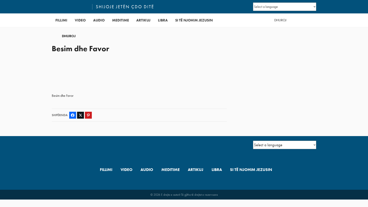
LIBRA (163, 20)
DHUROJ (280, 20)
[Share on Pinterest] (88, 115)
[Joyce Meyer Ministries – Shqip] (70, 6)
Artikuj (143, 20)
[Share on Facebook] (72, 115)
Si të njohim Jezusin (194, 20)
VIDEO (80, 20)
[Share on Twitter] (80, 115)
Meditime (120, 20)
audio (99, 20)
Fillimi (61, 20)
